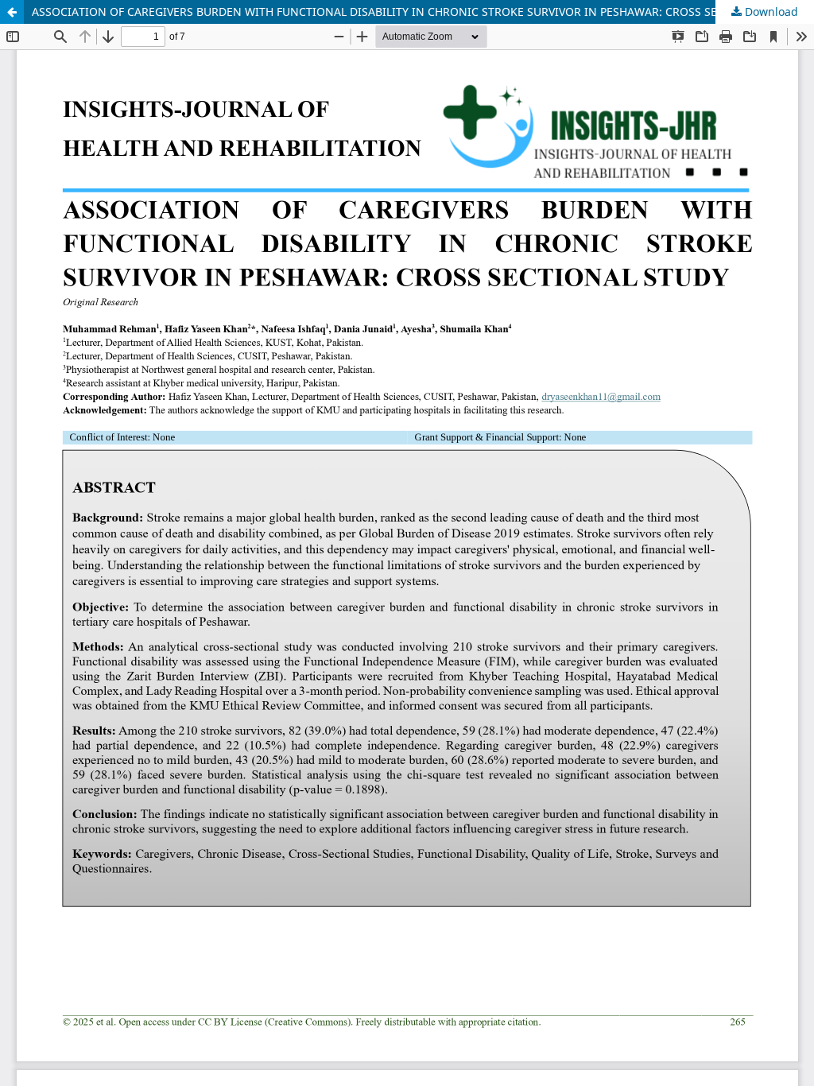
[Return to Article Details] (12, 12)
